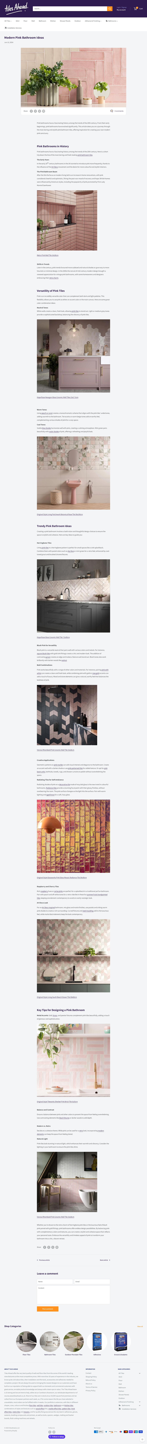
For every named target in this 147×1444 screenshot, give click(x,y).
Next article (104, 1260)
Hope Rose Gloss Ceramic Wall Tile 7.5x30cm (53, 637)
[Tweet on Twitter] (39, 111)
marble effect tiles (54, 1409)
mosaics (26, 1412)
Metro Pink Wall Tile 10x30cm (47, 255)
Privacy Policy (90, 1390)
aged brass (50, 795)
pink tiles (75, 311)
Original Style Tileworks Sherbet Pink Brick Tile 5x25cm (57, 1101)
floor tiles (32, 1405)
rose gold (95, 673)
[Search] (109, 8)
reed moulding (88, 911)
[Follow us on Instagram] (53, 1432)
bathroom (57, 1405)
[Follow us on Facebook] (49, 1432)
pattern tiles (66, 1409)
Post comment (47, 1309)
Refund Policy (91, 1380)
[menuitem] (8, 21)
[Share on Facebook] (31, 111)
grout (48, 657)
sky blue (71, 551)
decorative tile (64, 784)
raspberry (44, 891)
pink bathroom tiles (85, 155)
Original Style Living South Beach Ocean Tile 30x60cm (57, 997)
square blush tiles (43, 653)
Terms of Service (91, 1387)
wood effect (40, 1409)
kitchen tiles (68, 1405)
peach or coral (47, 413)
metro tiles (16, 1412)
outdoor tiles (48, 1405)
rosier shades (54, 431)
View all (140, 1326)
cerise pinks (58, 891)
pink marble (58, 765)
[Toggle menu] (139, 1373)
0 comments (119, 111)
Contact (88, 1373)
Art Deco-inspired (48, 907)
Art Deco (55, 167)
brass (55, 1015)
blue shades (46, 428)
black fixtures (64, 1118)
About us (89, 1384)
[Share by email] (43, 111)
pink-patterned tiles (75, 768)
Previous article (44, 1260)
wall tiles (40, 1405)
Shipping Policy (91, 1377)
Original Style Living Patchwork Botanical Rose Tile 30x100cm (60, 514)
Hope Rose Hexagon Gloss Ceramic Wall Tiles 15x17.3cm (57, 397)
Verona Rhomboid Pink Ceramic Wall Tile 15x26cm (55, 750)
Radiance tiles (51, 788)
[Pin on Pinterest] (35, 111)
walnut (64, 660)
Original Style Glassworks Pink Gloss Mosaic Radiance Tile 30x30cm (62, 877)
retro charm (53, 278)
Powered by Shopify (10, 1431)
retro (81, 1130)
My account (121, 10)
